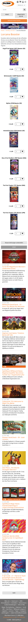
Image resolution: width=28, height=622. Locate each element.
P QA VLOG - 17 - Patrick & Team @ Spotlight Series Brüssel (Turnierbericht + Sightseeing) (14, 577)
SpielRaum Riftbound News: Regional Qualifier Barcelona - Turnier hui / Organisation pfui (13, 373)
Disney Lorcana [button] (21, 5)
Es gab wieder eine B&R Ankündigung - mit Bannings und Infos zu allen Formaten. (13, 511)
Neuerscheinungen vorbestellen (14, 242)
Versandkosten (5, 603)
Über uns (7, 601)
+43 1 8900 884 (20, 617)
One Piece (9, 609)
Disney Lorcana (10, 30)
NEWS (14, 247)
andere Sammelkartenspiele (18, 613)
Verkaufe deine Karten (14, 20)
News (7, 14)
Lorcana (11, 611)
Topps (17, 611)
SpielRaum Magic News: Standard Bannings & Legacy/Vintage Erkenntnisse (13, 505)
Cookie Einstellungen (10, 604)
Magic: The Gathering (8, 607)
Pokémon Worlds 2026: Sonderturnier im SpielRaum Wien (12, 538)
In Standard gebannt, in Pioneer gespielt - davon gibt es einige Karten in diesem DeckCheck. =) (14, 443)
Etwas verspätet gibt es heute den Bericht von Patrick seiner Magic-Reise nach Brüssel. (13, 583)
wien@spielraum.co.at (9, 617)
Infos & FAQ (21, 604)
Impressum (14, 601)
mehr (14, 593)
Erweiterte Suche (21, 15)
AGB (21, 601)
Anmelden (14, 603)
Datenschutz (22, 603)
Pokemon (18, 607)
